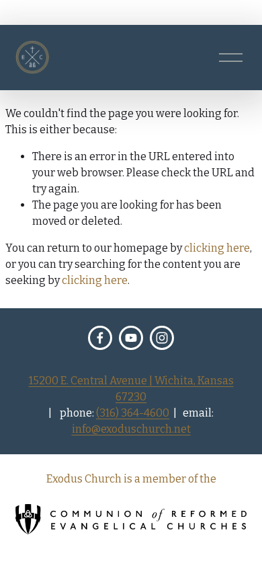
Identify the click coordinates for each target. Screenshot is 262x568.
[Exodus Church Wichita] (131, 338)
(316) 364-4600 (132, 412)
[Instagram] (162, 338)
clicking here (217, 248)
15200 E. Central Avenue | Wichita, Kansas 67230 (131, 388)
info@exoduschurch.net (131, 429)
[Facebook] (100, 338)
